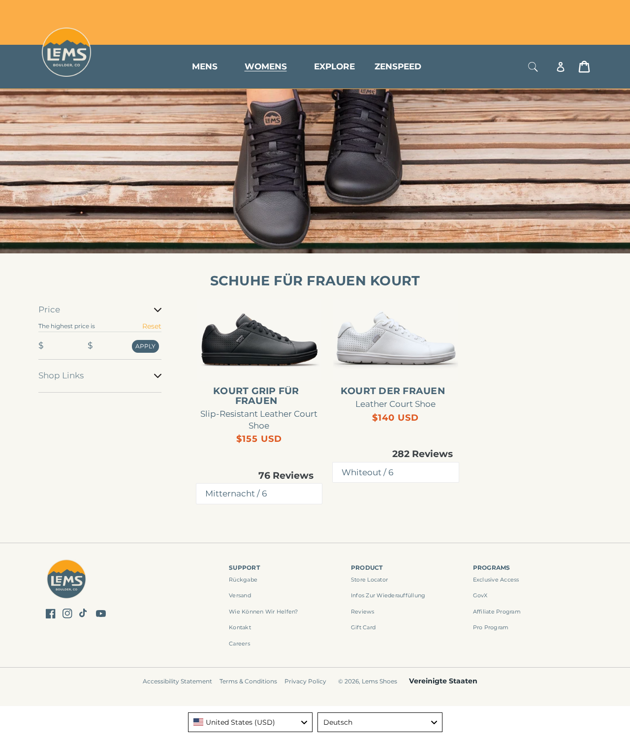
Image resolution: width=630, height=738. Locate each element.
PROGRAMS (491, 567)
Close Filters (60, 297)
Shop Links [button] (61, 375)
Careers (239, 643)
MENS (205, 66)
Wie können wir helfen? (263, 611)
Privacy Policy (305, 681)
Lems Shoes (379, 681)
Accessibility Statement (177, 681)
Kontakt (240, 627)
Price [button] (49, 309)
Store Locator (524, 11)
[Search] (533, 67)
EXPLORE (334, 66)
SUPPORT (244, 567)
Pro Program (491, 627)
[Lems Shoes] (66, 581)
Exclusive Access (496, 579)
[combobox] (250, 722)
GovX (480, 595)
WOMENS (266, 66)
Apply (145, 346)
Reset (151, 326)
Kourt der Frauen (393, 391)
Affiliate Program (497, 611)
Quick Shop (264, 365)
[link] (259, 340)
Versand (240, 595)
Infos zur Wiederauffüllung (388, 595)
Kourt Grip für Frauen (256, 396)
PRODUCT (367, 567)
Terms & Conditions (248, 681)
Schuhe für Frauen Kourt (315, 281)
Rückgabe (243, 579)
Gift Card (363, 627)
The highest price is (66, 326)
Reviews (363, 611)
